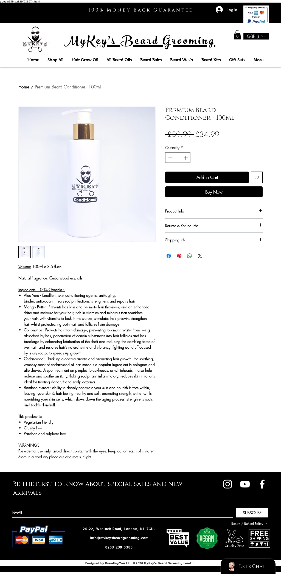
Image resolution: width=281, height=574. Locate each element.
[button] (237, 34)
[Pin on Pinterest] (179, 256)
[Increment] (186, 158)
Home (23, 87)
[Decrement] (169, 158)
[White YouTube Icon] (245, 484)
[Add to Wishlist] (257, 177)
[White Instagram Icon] (228, 484)
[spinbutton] (177, 158)
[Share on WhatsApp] (189, 256)
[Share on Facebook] (168, 256)
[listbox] (256, 36)
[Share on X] (200, 256)
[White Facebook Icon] (262, 484)
